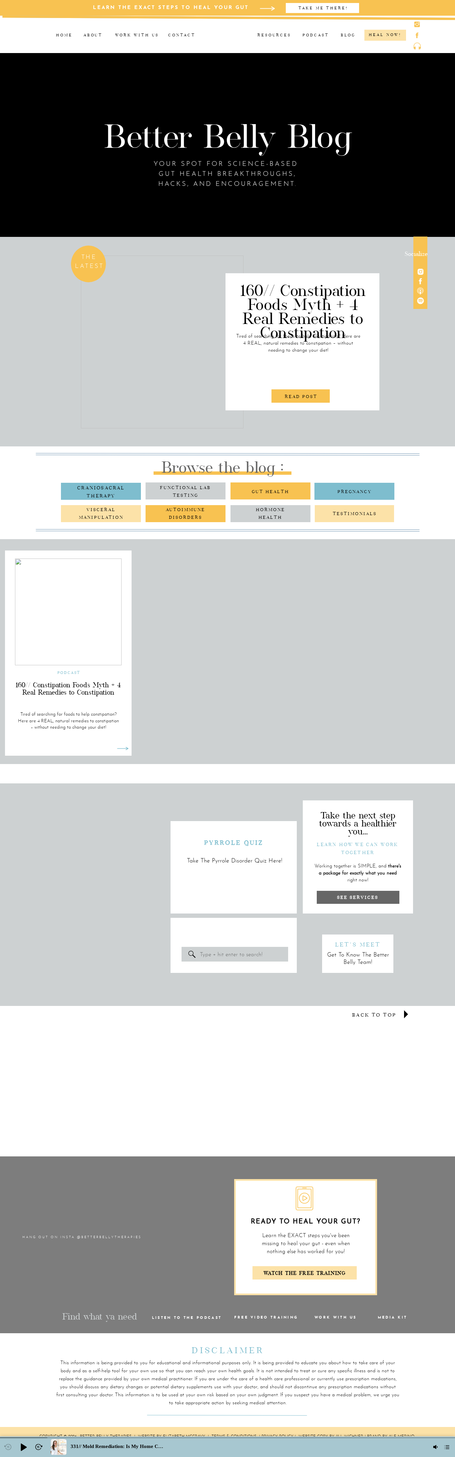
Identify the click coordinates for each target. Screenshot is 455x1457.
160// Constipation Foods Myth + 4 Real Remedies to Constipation (303, 312)
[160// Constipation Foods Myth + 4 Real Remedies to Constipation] (162, 342)
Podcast (69, 673)
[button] (23, 1447)
